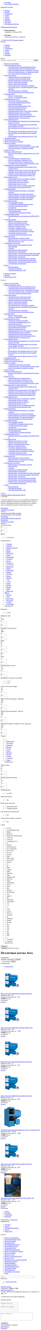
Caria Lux (9, 839)
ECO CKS (9, 851)
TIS (7, 580)
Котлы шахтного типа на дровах (18, 238)
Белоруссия (10, 741)
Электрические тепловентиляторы (19, 213)
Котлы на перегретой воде (13, 152)
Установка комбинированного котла (20, 229)
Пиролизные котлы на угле (17, 184)
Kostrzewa (9, 563)
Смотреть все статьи (7, 510)
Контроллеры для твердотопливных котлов (22, 262)
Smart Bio (9, 900)
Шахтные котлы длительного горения (20, 240)
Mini (8, 871)
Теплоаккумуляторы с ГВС (17, 270)
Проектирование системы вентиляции (20, 194)
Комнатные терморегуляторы (17, 250)
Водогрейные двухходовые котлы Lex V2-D (22, 131)
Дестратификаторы (14, 211)
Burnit (8, 550)
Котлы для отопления (12, 63)
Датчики (11, 248)
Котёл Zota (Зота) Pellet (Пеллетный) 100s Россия (17, 1027)
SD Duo (9, 890)
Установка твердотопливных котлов (20, 235)
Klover (8, 561)
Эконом (9, 941)
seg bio (8, 896)
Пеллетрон (10, 598)
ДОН (8, 589)
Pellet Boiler (10, 883)
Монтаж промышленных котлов (18, 224)
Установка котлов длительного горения (21, 231)
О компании (9, 14)
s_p (7, 903)
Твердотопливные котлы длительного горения (23, 70)
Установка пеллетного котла (17, 233)
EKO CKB (10, 858)
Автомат (9, 915)
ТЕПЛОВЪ (10, 604)
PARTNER (9, 570)
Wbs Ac (9, 913)
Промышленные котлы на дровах (19, 113)
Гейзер (8, 587)
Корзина (3, 7)
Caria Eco (9, 837)
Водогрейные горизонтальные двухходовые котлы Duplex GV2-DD (22, 125)
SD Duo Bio (10, 892)
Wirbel (8, 583)
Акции (7, 15)
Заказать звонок (18, 40)
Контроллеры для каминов (17, 251)
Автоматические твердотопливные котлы (22, 67)
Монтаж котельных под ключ (17, 221)
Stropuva (9, 578)
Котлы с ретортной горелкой (17, 82)
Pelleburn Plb (10, 877)
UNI (8, 909)
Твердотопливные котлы (13, 65)
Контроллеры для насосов (16, 257)
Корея (8, 749)
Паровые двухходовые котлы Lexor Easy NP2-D (23, 170)
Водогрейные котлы (11, 119)
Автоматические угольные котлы (19, 158)
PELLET (9, 879)
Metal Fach (9, 566)
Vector (8, 911)
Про (8, 933)
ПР (7, 932)
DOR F (8, 845)
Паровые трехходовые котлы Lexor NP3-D (22, 172)
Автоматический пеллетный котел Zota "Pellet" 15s (17, 1198)
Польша (9, 752)
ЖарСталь (9, 591)
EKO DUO (10, 860)
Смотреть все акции (7, 521)
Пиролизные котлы (11, 177)
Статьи (7, 17)
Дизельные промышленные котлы (19, 102)
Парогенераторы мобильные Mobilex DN (21, 175)
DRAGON (9, 553)
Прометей (9, 600)
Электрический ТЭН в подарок (11, 513)
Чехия (8, 760)
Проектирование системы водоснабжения (22, 196)
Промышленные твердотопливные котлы (21, 116)
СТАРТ (8, 602)
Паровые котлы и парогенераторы (16, 165)
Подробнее (4, 508)
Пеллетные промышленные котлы (19, 106)
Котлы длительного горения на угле (20, 160)
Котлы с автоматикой (15, 96)
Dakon (8, 551)
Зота (7, 593)
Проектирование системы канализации (21, 197)
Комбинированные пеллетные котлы (20, 80)
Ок (7, 930)
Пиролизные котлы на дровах (18, 180)
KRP (8, 868)
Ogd (8, 875)
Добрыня (9, 918)
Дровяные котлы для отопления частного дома (23, 146)
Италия (8, 747)
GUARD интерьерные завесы (18, 206)
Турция (8, 756)
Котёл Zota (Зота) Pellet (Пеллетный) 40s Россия (16, 993)
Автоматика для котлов (12, 243)
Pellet (8, 881)
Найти (36, 60)
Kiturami (9, 559)
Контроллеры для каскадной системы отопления (24, 253)
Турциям (9, 758)
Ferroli (8, 555)
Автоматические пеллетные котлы (19, 77)
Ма (7, 926)
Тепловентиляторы (11, 201)
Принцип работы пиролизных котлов (13, 495)
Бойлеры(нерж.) (13, 267)
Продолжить (5, 1326)
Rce (7, 888)
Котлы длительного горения (14, 141)
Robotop (9, 574)
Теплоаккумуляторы (15, 268)
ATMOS (9, 546)
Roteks (8, 576)
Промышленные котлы (12, 99)
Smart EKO (10, 901)
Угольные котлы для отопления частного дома (23, 163)
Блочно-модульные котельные (18, 101)
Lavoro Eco (10, 565)
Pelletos (8, 572)
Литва (8, 751)
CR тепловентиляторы (15, 202)
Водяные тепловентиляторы (17, 209)
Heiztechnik (10, 557)
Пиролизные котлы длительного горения (21, 179)
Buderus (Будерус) (12, 548)
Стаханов (9, 939)
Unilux (8, 582)
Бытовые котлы (10, 94)
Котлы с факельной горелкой (17, 84)
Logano (9, 869)
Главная (7, 10)
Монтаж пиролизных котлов (17, 223)
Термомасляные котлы (12, 214)
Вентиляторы (12, 246)
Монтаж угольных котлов (16, 226)
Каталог (7, 12)
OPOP (8, 568)
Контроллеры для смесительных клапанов (22, 258)
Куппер (8, 595)
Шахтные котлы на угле (16, 241)
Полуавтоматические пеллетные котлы (21, 92)
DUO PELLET (11, 847)
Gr (7, 864)
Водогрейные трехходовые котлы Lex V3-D (22, 136)
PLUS (8, 884)
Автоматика (12, 207)
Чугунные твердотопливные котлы (19, 74)
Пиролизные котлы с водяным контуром (21, 185)
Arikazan (9, 544)
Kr (7, 866)
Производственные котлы (16, 109)
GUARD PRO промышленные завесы (20, 204)
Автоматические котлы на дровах (19, 145)
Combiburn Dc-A (12, 841)
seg (7, 894)
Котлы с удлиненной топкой (17, 97)
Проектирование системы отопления (20, 199)
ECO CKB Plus (11, 849)
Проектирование (10, 189)
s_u (7, 905)
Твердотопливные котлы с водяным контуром (23, 72)
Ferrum (8, 862)
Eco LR (9, 854)
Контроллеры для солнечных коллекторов (22, 260)
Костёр (8, 922)
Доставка (8, 2)
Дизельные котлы (10, 138)
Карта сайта (8, 1231)
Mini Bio (9, 873)
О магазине (8, 1215)
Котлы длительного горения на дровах (21, 148)
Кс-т (8, 924)
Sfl (7, 898)
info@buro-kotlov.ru (7, 1290)
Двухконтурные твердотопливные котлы (21, 68)
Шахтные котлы (10, 236)
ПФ (7, 935)
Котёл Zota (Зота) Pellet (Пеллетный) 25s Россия (16, 1062)
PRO (8, 886)
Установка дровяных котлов (17, 228)
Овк (8, 928)
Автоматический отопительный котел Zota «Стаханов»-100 (20, 1130)
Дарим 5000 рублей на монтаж (11, 518)
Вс (7, 916)
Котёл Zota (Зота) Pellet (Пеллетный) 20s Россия (16, 1164)
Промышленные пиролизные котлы (20, 114)
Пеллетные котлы (10, 75)
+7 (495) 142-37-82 (7, 40)
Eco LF (8, 852)
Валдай (8, 585)
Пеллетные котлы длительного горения (21, 85)
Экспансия (13, 1220)
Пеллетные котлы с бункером (18, 91)
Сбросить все (9, 966)
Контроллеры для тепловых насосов (20, 245)
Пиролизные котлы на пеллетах (18, 182)
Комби (8, 920)
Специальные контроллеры (17, 263)
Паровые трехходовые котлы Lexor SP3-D (22, 174)
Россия (8, 754)
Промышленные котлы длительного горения (23, 111)
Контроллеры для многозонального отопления (23, 255)
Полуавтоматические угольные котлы (20, 162)
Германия (9, 745)
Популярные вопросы (12, 4)
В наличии (6, 961)
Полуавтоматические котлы (17, 107)
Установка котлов (10, 219)
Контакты (8, 20)
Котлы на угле (9, 157)
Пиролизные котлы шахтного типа (19, 187)
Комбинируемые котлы (12, 140)
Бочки (7, 265)
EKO (8, 856)
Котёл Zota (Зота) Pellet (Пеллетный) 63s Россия (16, 1096)
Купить (3, 1002)
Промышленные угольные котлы (19, 118)
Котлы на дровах (10, 143)
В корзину (4, 1328)
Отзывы (7, 19)
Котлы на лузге (9, 150)
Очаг (8, 597)
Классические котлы (15, 104)
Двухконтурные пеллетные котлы (19, 79)
